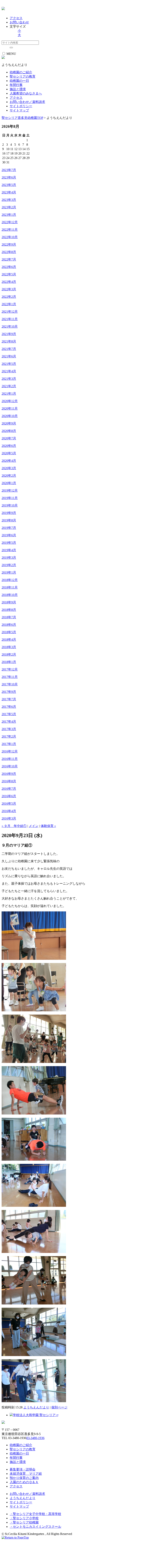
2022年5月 (9, 274)
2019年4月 (9, 550)
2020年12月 (10, 401)
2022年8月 (9, 252)
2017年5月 (9, 714)
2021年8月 (9, 341)
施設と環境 (18, 1462)
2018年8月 (9, 609)
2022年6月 (9, 267)
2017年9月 (9, 691)
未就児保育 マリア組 (26, 1473)
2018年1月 (9, 662)
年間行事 (16, 1457)
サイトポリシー (21, 106)
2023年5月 (9, 185)
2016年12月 (10, 751)
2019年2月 (9, 565)
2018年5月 (9, 632)
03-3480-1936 (35, 1438)
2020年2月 (9, 475)
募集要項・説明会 (22, 1469)
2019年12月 (10, 490)
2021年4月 (9, 371)
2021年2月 (9, 386)
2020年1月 (9, 483)
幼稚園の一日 (19, 1453)
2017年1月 (9, 744)
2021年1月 (9, 393)
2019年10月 (10, 505)
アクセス (16, 18)
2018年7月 (9, 617)
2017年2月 (9, 736)
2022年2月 (9, 296)
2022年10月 (10, 237)
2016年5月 (9, 803)
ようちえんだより (36, 1407)
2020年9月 (9, 423)
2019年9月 (9, 513)
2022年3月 (9, 289)
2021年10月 (10, 326)
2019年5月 (9, 542)
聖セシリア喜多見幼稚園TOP (22, 117)
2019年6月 (9, 535)
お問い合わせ (19, 22)
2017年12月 (10, 669)
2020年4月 (9, 460)
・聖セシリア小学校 (24, 1518)
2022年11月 (10, 229)
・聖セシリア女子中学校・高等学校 (35, 1514)
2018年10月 (10, 595)
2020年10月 (10, 416)
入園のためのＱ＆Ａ (24, 1482)
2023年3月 (9, 199)
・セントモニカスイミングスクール (35, 1526)
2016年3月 (9, 818)
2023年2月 (9, 207)
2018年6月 (9, 624)
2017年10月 (10, 684)
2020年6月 (9, 445)
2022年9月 (9, 244)
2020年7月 (9, 438)
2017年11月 (10, 677)
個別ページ (59, 1407)
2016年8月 (9, 781)
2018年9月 (9, 602)
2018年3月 (9, 647)
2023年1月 (9, 214)
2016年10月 (10, 766)
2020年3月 (9, 468)
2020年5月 (9, 453)
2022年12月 (10, 222)
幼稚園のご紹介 (21, 1445)
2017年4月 (9, 721)
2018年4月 (9, 639)
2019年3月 (9, 557)
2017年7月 (9, 699)
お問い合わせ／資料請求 (27, 102)
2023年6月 (9, 177)
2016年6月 (9, 796)
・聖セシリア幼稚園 (24, 1522)
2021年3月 (9, 378)
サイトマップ (19, 110)
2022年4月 (9, 281)
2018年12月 (10, 580)
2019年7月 (9, 527)
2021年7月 (9, 349)
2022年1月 (9, 304)
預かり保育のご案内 (24, 1478)
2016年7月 (9, 788)
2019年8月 (9, 520)
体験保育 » (48, 826)
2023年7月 (9, 170)
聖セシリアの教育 (22, 1449)
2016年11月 (10, 759)
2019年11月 (10, 498)
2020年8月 (9, 431)
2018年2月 (9, 654)
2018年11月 (10, 587)
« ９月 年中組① (14, 826)
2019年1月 (9, 572)
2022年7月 (9, 259)
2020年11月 (10, 408)
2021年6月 (9, 356)
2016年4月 (9, 811)
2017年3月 (9, 729)
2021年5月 (9, 363)
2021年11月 (10, 319)
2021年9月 (9, 334)
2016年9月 (9, 773)
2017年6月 (9, 706)
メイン (33, 826)
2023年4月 (9, 192)
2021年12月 (10, 311)
